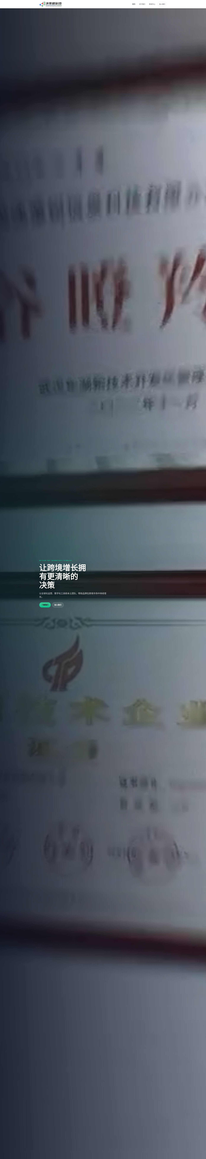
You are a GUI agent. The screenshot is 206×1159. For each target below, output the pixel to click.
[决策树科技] (50, 4)
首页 (133, 4)
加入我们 (162, 4)
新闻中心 (152, 4)
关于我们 (142, 4)
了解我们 (45, 605)
